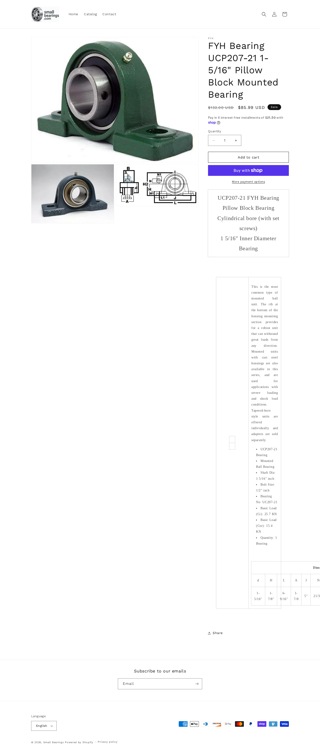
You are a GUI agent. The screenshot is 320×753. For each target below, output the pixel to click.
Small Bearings (53, 742)
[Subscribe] (197, 683)
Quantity (214, 131)
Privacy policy (107, 741)
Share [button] (218, 633)
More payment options (248, 181)
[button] (264, 14)
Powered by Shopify (79, 742)
